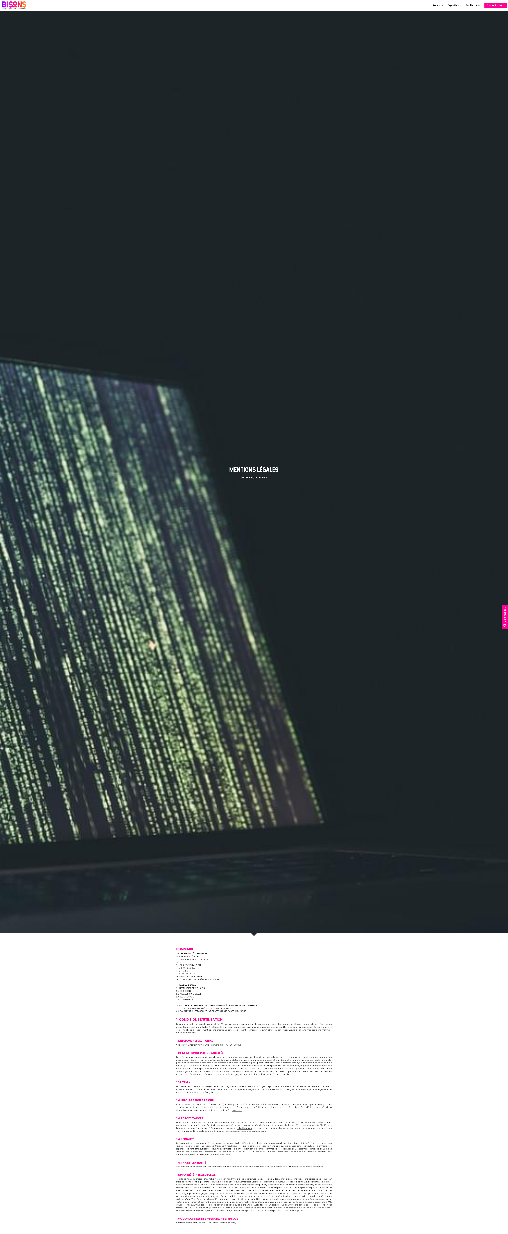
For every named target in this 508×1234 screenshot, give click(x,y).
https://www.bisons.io (197, 1204)
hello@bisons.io (244, 1128)
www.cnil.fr (237, 1110)
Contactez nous (495, 5)
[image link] (14, 5)
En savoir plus (16, 1213)
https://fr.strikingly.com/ (224, 1222)
